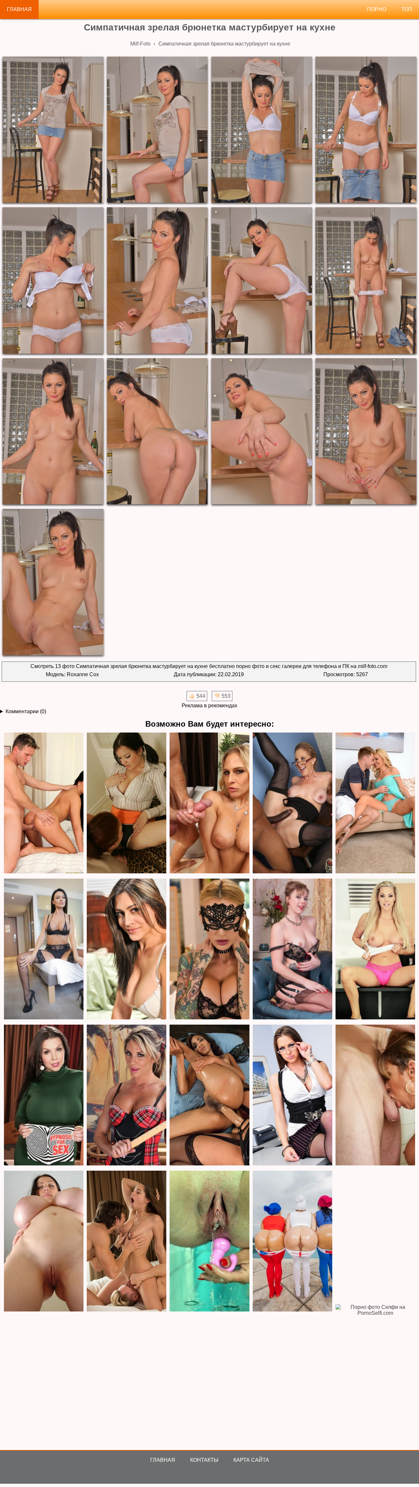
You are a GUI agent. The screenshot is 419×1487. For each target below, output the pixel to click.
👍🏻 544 (197, 696)
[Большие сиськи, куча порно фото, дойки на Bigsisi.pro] (43, 1241)
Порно (376, 9)
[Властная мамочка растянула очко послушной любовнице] (209, 1095)
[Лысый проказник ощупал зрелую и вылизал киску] (43, 1095)
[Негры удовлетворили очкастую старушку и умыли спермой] (292, 803)
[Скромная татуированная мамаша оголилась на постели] (209, 949)
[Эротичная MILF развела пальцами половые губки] (292, 949)
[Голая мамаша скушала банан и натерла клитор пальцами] (126, 1095)
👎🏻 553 (222, 696)
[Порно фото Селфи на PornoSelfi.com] (375, 1375)
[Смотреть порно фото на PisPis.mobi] (209, 1241)
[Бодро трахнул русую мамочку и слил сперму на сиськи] (209, 803)
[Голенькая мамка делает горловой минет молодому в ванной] (375, 1095)
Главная (19, 9)
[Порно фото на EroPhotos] (126, 1241)
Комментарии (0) (26, 711)
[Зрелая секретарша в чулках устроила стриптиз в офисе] (292, 1095)
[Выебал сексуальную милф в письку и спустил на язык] (375, 803)
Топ (406, 9)
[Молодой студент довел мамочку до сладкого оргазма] (43, 803)
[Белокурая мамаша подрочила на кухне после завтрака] (375, 949)
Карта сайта (251, 1460)
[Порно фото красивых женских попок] (292, 1241)
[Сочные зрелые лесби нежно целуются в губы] (126, 949)
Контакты (204, 1460)
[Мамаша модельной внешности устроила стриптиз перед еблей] (43, 949)
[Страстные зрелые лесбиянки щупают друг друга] (126, 803)
